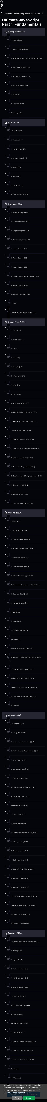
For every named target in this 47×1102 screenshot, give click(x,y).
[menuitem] (1, 6)
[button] (1, 2)
